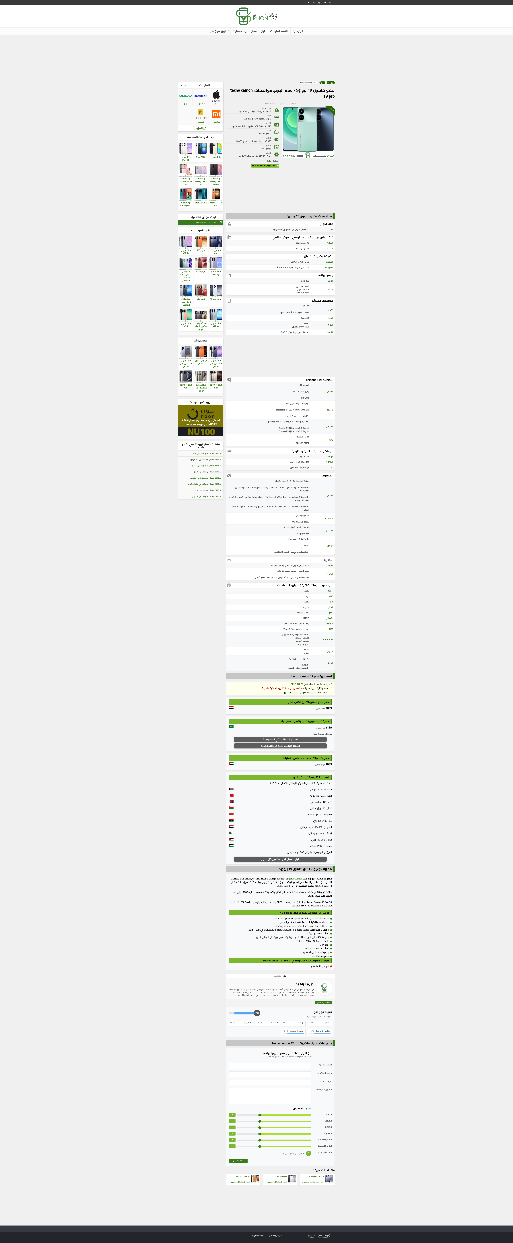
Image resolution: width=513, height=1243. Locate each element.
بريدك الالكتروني (324, 1073)
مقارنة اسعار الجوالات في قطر (208, 490)
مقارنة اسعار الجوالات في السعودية (205, 459)
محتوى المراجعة (324, 1089)
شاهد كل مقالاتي (323, 1002)
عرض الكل (183, 85)
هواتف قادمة (324, 1235)
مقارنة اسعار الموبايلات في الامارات (205, 465)
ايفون (216, 103)
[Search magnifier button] (221, 222)
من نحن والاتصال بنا (275, 1235)
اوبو (185, 103)
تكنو (322, 82)
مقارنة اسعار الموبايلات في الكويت (205, 478)
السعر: (329, 1114)
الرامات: (328, 1121)
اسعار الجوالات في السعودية (280, 739)
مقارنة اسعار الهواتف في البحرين (206, 496)
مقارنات (312, 1235)
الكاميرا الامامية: (324, 1139)
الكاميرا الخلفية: (325, 1146)
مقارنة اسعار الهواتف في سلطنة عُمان (204, 484)
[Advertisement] (256, 57)
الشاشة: (328, 1127)
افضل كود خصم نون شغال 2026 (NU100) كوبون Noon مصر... (201, 421)
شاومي (216, 122)
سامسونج (201, 103)
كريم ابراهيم (284, 103)
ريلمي (201, 122)
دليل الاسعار (258, 31)
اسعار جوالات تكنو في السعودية (280, 745)
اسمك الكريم (325, 1064)
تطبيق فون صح (219, 31)
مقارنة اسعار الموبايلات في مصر (207, 453)
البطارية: (328, 1133)
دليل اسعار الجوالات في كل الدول (280, 859)
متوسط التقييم (325, 1152)
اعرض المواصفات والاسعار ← (313, 1182)
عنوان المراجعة (325, 1081)
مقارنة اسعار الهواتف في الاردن (207, 472)
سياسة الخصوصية (257, 1235)
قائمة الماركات (279, 31)
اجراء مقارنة (240, 31)
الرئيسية (298, 31)
